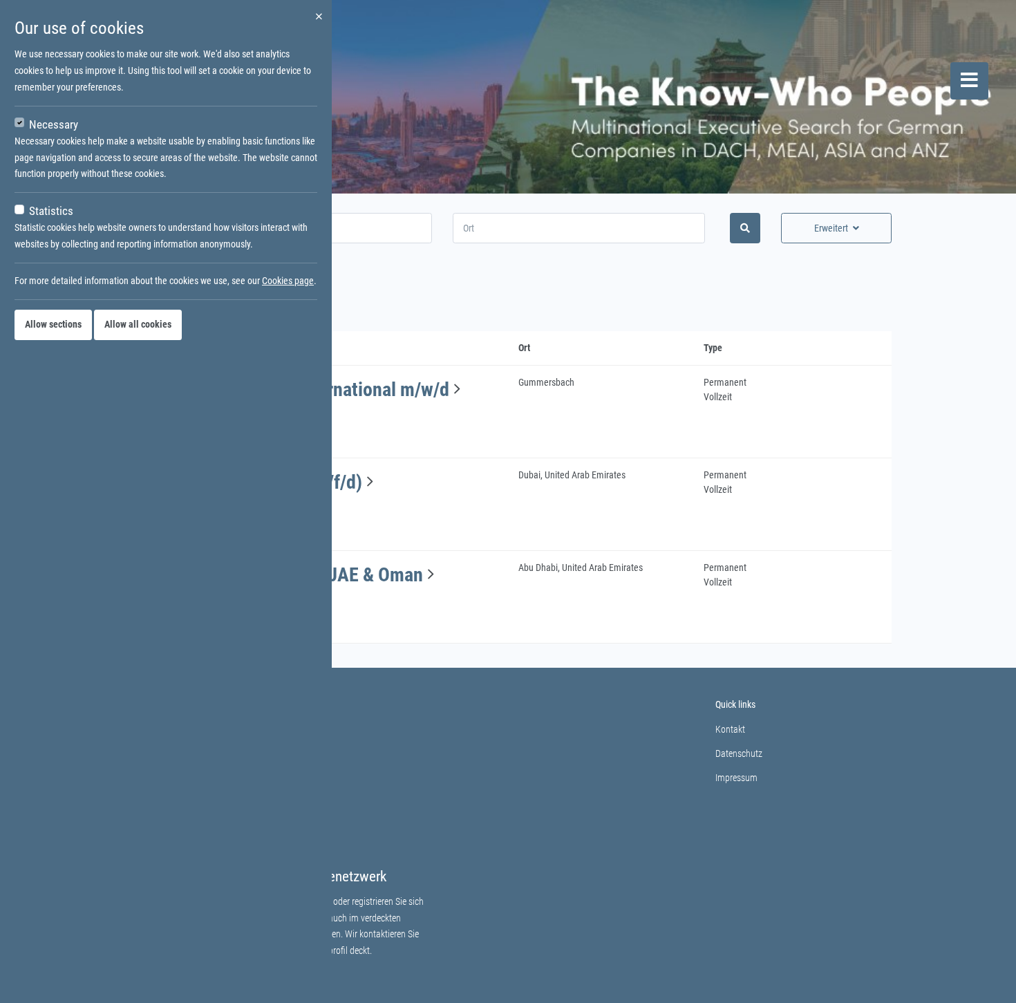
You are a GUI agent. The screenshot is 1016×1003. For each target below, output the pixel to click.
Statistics (51, 211)
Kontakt (730, 729)
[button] (457, 389)
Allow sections (53, 324)
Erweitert (831, 228)
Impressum (736, 777)
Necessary (53, 124)
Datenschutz (738, 753)
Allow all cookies (137, 324)
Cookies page (288, 280)
